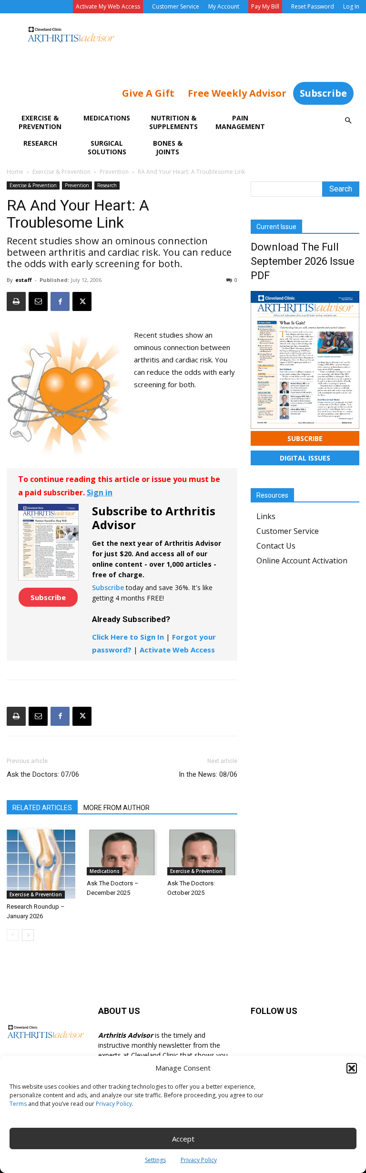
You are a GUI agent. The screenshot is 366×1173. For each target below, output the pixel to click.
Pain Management (240, 122)
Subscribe (323, 93)
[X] (82, 301)
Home (15, 172)
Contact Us (275, 546)
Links (265, 516)
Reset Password (312, 6)
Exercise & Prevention (40, 122)
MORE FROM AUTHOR (116, 808)
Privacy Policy (114, 1104)
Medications (106, 117)
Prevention (114, 172)
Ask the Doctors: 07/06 (43, 774)
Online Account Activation (301, 560)
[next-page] (28, 935)
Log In (351, 6)
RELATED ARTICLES (42, 808)
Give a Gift (148, 93)
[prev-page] (13, 935)
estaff (23, 279)
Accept (183, 1138)
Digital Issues (305, 457)
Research (40, 143)
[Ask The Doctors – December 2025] (122, 851)
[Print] (16, 301)
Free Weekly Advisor (237, 93)
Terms (18, 1104)
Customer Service (175, 6)
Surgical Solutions (107, 147)
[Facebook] (60, 301)
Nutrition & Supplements (173, 122)
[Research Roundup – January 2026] (42, 863)
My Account (223, 6)
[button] (351, 1068)
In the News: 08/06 (208, 774)
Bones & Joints (168, 147)
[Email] (38, 301)
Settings (155, 1160)
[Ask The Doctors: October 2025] (202, 851)
